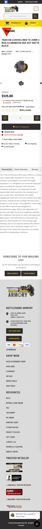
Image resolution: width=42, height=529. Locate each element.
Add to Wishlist (22, 127)
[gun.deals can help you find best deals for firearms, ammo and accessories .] (19, 485)
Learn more (17, 102)
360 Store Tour (14, 331)
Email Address (12, 273)
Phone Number (29, 273)
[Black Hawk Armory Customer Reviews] (15, 467)
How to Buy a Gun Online (12, 139)
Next (41, 83)
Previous (1, 83)
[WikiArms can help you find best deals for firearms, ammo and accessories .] (19, 499)
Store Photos (14, 339)
